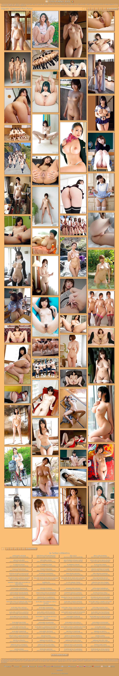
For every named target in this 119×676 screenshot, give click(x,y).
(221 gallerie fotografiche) (18, 612)
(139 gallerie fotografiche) (73, 583)
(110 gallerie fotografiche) (46, 645)
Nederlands (56, 666)
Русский (88, 666)
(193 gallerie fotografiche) (46, 583)
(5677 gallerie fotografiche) (100, 645)
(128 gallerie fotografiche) (73, 645)
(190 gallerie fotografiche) (18, 574)
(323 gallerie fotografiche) (45, 618)
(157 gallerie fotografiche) (73, 574)
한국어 (112, 666)
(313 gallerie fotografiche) (46, 636)
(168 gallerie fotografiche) (100, 623)
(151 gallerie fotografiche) (73, 593)
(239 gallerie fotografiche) (73, 578)
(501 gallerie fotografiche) (100, 608)
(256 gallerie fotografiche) (45, 556)
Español (24, 666)
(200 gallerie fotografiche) (46, 565)
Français (32, 666)
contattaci (59, 670)
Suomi (65, 666)
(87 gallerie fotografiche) (46, 612)
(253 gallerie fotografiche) (100, 578)
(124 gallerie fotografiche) (18, 608)
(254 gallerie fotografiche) (46, 608)
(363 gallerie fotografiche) (73, 623)
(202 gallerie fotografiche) (46, 569)
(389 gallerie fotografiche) (73, 560)
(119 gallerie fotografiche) (18, 632)
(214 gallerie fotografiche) (73, 556)
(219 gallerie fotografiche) (46, 627)
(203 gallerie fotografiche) (18, 597)
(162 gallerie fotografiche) (46, 603)
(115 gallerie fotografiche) (73, 649)
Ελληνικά (73, 666)
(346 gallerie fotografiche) (100, 569)
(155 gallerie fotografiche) (46, 649)
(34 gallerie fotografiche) (19, 645)
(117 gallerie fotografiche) (73, 640)
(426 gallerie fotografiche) (18, 569)
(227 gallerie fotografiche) (100, 602)
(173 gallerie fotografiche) (18, 623)
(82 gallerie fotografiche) (18, 602)
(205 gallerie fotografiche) (73, 597)
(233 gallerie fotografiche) (46, 632)
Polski (81, 666)
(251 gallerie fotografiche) (100, 565)
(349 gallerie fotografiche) (18, 649)
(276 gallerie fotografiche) (73, 636)
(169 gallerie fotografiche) (46, 578)
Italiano (40, 666)
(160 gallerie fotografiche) (100, 560)
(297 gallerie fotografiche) (100, 583)
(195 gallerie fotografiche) (73, 617)
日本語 (105, 666)
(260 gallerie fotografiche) (73, 608)
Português (97, 666)
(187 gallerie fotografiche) (46, 574)
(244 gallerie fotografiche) (73, 569)
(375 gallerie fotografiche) (100, 593)
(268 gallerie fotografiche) (100, 612)
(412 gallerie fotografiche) (18, 560)
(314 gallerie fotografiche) (100, 617)
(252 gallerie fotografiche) (100, 627)
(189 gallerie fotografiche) (18, 593)
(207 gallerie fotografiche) (100, 589)
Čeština (48, 666)
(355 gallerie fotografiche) (18, 640)
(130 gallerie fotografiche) (100, 574)
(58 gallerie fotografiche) (100, 556)
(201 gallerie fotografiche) (18, 556)
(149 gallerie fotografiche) (100, 636)
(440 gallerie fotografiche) (73, 632)
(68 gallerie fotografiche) (73, 612)
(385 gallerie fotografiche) (100, 649)
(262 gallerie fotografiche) (73, 565)
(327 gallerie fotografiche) (18, 565)
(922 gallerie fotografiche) (19, 578)
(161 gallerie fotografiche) (100, 597)
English (8, 666)
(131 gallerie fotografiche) (19, 584)
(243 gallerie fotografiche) (73, 627)
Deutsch (16, 666)
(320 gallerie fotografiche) (46, 597)
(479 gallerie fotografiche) (73, 602)
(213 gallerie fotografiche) (46, 593)
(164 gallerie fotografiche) (18, 617)
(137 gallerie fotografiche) (73, 589)
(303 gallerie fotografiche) (46, 560)
